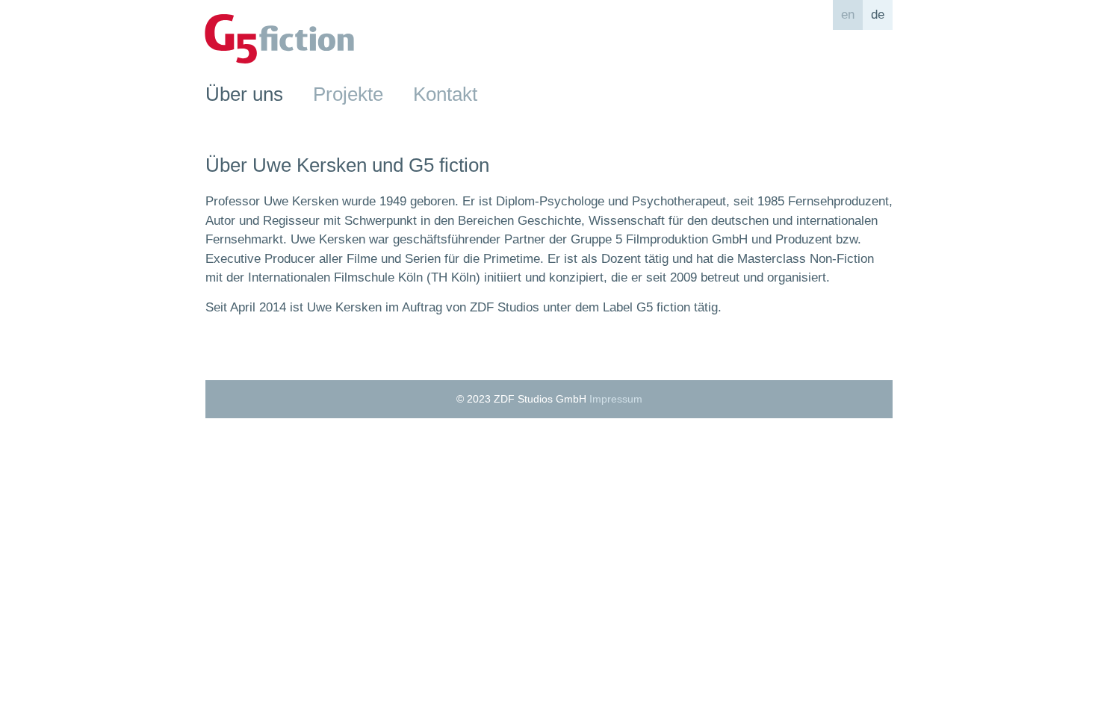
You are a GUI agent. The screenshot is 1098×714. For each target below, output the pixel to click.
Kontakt (445, 94)
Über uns (244, 94)
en (847, 14)
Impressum (615, 399)
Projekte (348, 94)
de (877, 14)
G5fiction (279, 39)
